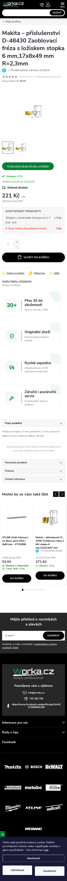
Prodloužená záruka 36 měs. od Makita (28, 166)
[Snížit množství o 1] (17, 246)
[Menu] (62, 4)
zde (46, 850)
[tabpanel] (17, 543)
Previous (56, 494)
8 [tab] (44, 590)
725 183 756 (36, 698)
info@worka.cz (36, 692)
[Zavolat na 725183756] (42, 5)
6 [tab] (38, 590)
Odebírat (53, 635)
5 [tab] (35, 590)
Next (62, 494)
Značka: (17, 281)
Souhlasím (49, 871)
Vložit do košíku (36, 257)
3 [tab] (29, 590)
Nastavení (33, 858)
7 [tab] (41, 590)
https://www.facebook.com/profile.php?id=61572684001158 (36, 706)
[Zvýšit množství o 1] (17, 242)
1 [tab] (23, 590)
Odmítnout (17, 870)
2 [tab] (26, 590)
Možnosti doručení (17, 187)
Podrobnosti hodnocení (48, 76)
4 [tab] (32, 590)
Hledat (57, 12)
